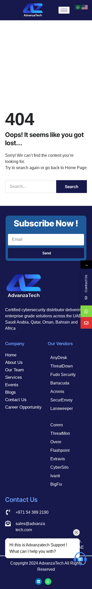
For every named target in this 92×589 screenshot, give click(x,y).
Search (71, 186)
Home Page (76, 167)
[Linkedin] (38, 581)
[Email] (86, 323)
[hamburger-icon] (64, 10)
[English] (85, 7)
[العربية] (78, 7)
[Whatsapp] (48, 581)
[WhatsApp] (86, 311)
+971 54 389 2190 (32, 512)
